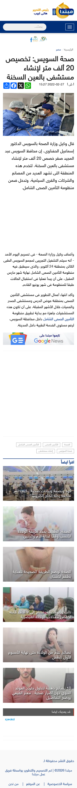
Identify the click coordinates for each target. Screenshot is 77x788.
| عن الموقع (37, 784)
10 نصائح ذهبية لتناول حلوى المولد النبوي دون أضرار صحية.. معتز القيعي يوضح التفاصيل (41, 693)
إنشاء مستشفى (45, 451)
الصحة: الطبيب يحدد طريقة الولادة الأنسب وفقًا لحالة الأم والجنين (44, 534)
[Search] (4, 24)
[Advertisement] (38, 393)
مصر (58, 49)
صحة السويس (65, 451)
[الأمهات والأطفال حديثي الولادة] (38, 523)
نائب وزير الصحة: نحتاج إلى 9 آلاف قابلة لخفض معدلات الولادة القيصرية (40, 615)
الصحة (67, 444)
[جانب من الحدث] (38, 604)
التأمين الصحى (51, 444)
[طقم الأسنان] (38, 564)
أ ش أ (70, 85)
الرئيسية (68, 49)
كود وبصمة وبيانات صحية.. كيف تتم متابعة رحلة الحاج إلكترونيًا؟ (42, 493)
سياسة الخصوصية (61, 784)
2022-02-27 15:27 (51, 85)
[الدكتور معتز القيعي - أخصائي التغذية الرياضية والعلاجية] (38, 685)
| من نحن (17, 784)
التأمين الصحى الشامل (58, 319)
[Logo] (38, 10)
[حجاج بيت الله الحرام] (38, 483)
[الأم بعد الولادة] (38, 644)
